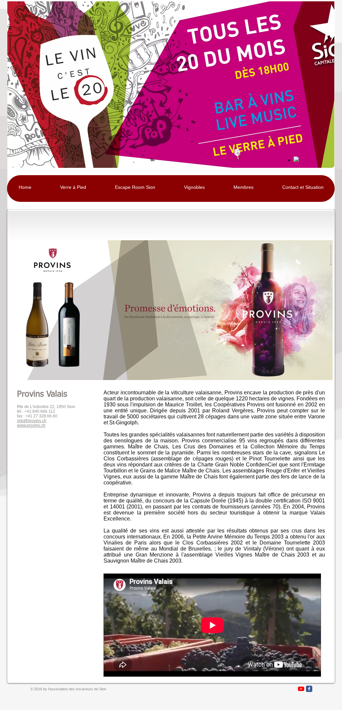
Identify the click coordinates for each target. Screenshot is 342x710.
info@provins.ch (31, 420)
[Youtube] (301, 689)
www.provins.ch (31, 425)
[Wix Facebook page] (309, 689)
